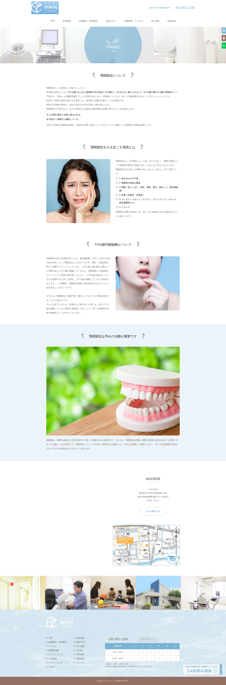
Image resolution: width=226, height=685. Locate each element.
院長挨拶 (67, 21)
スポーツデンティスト (58, 663)
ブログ (51, 667)
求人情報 (155, 21)
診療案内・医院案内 (88, 21)
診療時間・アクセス (133, 21)
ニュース (80, 663)
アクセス (52, 646)
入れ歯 (79, 650)
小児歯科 (52, 659)
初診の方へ (111, 21)
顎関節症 (80, 659)
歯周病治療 (53, 650)
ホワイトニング (55, 654)
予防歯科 (80, 654)
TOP (52, 21)
